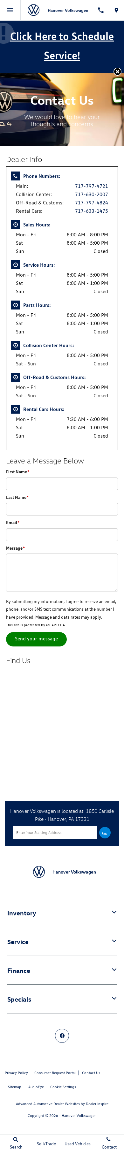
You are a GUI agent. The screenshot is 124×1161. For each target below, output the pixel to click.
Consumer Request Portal (55, 1072)
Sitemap (14, 1086)
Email (12, 522)
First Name (17, 471)
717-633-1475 (91, 211)
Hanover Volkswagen (79, 1115)
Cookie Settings (63, 1086)
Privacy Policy (16, 1072)
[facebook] (62, 1036)
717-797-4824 (91, 203)
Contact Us (91, 1072)
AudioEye (36, 1086)
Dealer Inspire (97, 1103)
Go (104, 833)
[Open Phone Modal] (101, 10)
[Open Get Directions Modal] (116, 10)
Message (15, 548)
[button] (117, 72)
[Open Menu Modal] (10, 10)
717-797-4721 (91, 186)
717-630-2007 (91, 194)
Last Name (17, 497)
